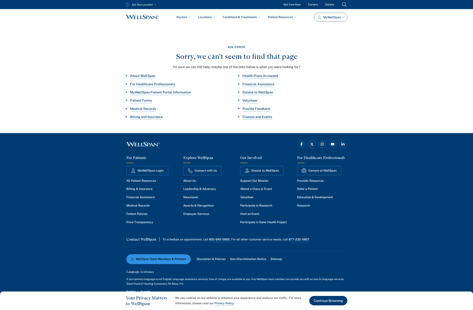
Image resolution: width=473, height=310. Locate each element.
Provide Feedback (256, 109)
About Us (189, 180)
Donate (329, 4)
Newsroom (190, 197)
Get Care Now (292, 4)
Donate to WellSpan (257, 92)
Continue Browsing (328, 301)
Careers (313, 4)
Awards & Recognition (198, 205)
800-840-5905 (219, 239)
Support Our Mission (254, 180)
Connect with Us (206, 170)
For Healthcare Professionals (152, 84)
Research (303, 205)
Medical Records (143, 109)
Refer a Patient (307, 189)
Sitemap (276, 259)
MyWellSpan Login (151, 170)
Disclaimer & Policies (211, 259)
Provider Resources (310, 180)
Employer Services (196, 214)
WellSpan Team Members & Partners (161, 259)
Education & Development (315, 197)
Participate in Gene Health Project (263, 222)
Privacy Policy (224, 303)
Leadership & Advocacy (199, 189)
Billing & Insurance (139, 189)
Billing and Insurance (146, 117)
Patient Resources (280, 17)
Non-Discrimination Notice (248, 259)
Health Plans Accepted (260, 76)
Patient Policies (137, 214)
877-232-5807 (299, 239)
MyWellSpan (332, 17)
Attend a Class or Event (256, 189)
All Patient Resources (141, 180)
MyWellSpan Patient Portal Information (160, 92)
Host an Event (249, 214)
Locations (205, 17)
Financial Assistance (258, 84)
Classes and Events (257, 117)
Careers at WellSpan (322, 170)
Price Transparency (139, 222)
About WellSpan (142, 76)
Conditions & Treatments (240, 17)
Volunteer (250, 100)
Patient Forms (141, 100)
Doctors (181, 17)
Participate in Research (256, 205)
